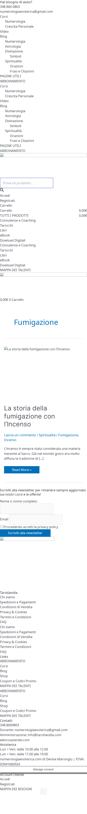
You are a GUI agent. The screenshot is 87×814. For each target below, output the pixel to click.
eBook (5, 235)
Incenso (10, 439)
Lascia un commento (20, 435)
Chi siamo (7, 597)
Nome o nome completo (18, 501)
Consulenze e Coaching (18, 220)
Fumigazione (68, 435)
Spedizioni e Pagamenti (18, 602)
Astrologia (13, 46)
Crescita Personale (19, 26)
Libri (3, 230)
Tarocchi (6, 225)
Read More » (21, 469)
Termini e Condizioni (15, 617)
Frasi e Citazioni (22, 71)
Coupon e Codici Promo (18, 681)
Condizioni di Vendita (16, 607)
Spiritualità (13, 61)
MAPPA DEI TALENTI (15, 685)
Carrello (6, 205)
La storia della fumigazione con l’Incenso (29, 416)
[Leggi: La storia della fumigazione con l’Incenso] (43, 373)
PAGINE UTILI (10, 76)
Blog (3, 36)
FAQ (3, 621)
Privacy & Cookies (13, 612)
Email (4, 519)
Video (4, 31)
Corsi (4, 16)
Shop (4, 676)
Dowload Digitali (12, 240)
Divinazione (14, 51)
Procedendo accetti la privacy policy (30, 526)
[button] (10, 802)
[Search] (2, 190)
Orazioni (16, 66)
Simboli (15, 56)
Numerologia (15, 21)
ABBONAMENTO (12, 81)
